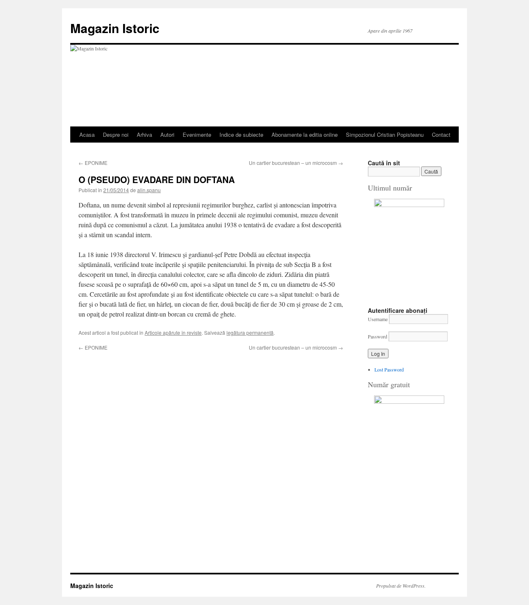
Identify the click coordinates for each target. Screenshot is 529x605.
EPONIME (93, 162)
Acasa (87, 134)
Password (377, 336)
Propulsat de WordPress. (401, 585)
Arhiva (144, 134)
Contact (441, 134)
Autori (167, 134)
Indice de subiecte (241, 134)
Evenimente (197, 134)
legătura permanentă (250, 332)
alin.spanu (149, 189)
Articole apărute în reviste (173, 332)
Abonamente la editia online (305, 134)
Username (378, 319)
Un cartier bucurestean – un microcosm (296, 162)
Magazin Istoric (115, 28)
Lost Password (389, 369)
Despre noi (116, 134)
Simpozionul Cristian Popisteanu (385, 134)
